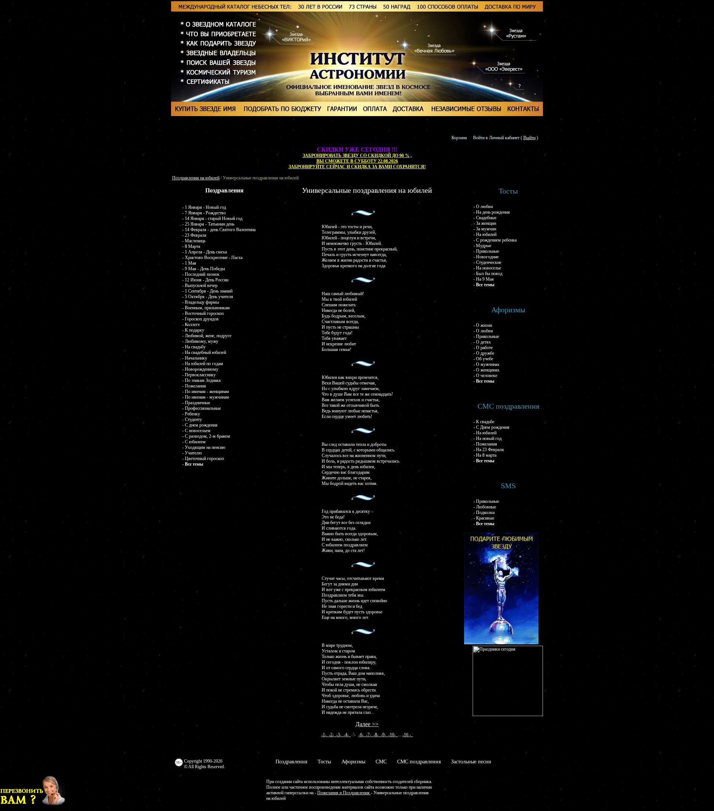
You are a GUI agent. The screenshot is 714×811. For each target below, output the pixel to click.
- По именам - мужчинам (205, 397)
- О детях (482, 342)
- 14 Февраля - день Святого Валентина (218, 229)
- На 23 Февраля (488, 449)
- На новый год (487, 438)
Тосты (324, 761)
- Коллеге (191, 324)
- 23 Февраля (194, 235)
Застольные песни (471, 761)
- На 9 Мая (483, 279)
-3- (340, 734)
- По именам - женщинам (205, 391)
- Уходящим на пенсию (203, 447)
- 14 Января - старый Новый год (212, 218)
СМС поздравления (419, 761)
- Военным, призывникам (206, 307)
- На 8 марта (484, 455)
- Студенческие (487, 262)
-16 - (407, 734)
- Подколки (484, 512)
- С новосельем (196, 430)
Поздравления (291, 761)
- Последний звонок (200, 274)
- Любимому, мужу (200, 341)
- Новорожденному (200, 369)
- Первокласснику (199, 374)
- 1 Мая (189, 263)
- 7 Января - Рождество (204, 212)
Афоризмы (353, 761)
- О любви (483, 206)
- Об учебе (483, 358)
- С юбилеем (194, 441)
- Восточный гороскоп (202, 313)
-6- (362, 734)
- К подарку (193, 330)
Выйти (529, 137)
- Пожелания (194, 386)
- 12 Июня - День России (205, 279)
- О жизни (482, 325)
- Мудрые (482, 245)
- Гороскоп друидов (200, 319)
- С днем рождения (200, 425)
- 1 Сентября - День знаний (207, 291)
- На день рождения (491, 212)
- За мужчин (484, 229)
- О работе (483, 347)
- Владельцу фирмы (200, 302)
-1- (325, 734)
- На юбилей (484, 234)
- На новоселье (487, 268)
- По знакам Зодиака (201, 380)
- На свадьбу (194, 346)
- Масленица (193, 240)
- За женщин (484, 223)
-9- (384, 734)
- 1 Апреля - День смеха (204, 252)
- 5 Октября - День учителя (207, 296)
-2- (332, 734)
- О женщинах (486, 370)
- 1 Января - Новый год (204, 207)
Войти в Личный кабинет (496, 137)
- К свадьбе (483, 421)
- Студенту (192, 419)
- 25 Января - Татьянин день (208, 224)
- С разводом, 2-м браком (206, 436)
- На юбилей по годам (202, 363)
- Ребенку (191, 413)
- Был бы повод (487, 273)
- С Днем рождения (491, 427)
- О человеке (485, 375)
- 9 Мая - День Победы (203, 268)
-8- (377, 734)
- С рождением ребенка (495, 240)
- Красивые (483, 518)
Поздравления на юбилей (195, 178)
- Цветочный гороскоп (203, 458)
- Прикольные (486, 251)
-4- (347, 734)
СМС (381, 761)
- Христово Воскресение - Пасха (212, 257)
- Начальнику (194, 358)
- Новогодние (486, 256)
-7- (369, 734)
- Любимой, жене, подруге (206, 335)
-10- (393, 734)
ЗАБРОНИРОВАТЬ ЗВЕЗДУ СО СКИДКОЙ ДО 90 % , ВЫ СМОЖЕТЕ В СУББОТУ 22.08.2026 (357, 158)
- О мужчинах (486, 364)
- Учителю (192, 453)
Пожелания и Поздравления (344, 792)
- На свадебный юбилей (204, 352)
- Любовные (484, 507)
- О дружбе (483, 353)
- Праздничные (196, 402)
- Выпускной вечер (200, 285)
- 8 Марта (191, 246)
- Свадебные (484, 217)
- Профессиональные (201, 408)
